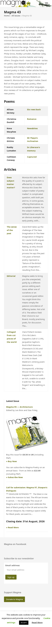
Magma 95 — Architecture (19, 406)
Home (7, 15)
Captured (32, 156)
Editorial (11, 276)
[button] (46, 3)
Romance (31, 119)
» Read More (12, 527)
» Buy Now (11, 461)
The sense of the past (12, 230)
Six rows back (34, 109)
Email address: (12, 565)
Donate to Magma (14, 599)
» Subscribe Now (14, 477)
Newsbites (32, 128)
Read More (37, 622)
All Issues (16, 15)
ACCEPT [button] (24, 622)
